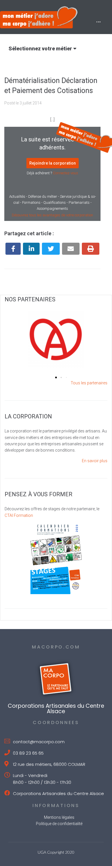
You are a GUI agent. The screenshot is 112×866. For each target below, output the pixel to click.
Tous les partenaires (89, 383)
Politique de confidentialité (59, 823)
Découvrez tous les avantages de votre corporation (52, 215)
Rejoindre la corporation (52, 163)
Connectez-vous (65, 173)
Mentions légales (59, 817)
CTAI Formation (19, 515)
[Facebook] (13, 249)
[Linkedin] (31, 249)
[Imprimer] (90, 249)
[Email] (71, 249)
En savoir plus (94, 460)
